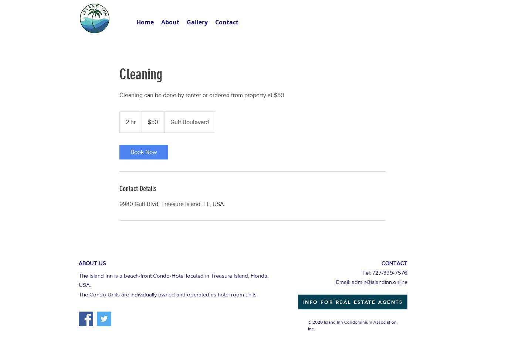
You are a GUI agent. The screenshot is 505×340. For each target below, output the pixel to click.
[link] (143, 152)
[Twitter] (104, 319)
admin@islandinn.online (379, 282)
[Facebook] (86, 319)
